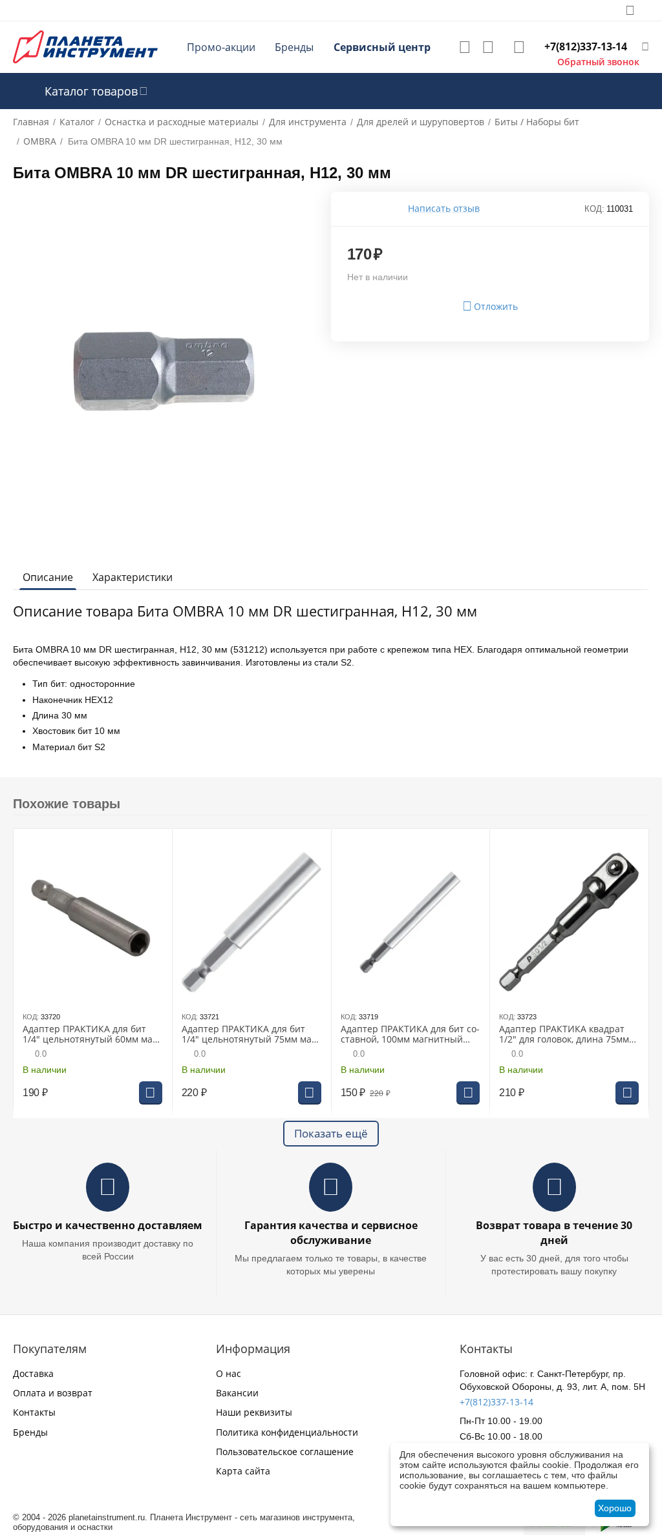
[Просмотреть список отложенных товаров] (464, 47)
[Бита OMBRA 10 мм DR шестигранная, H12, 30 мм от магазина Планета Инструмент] (164, 371)
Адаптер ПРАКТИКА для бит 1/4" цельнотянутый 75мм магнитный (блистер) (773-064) (250, 1035)
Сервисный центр (382, 47)
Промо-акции (221, 47)
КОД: (594, 209)
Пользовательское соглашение (285, 1451)
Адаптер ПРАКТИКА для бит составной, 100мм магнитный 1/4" (410, 1035)
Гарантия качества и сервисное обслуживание (331, 1232)
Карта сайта (243, 1471)
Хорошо (615, 1508)
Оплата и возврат (52, 1393)
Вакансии (237, 1393)
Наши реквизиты (254, 1412)
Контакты (34, 1412)
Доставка (33, 1373)
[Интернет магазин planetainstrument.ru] (85, 46)
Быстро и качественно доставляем (107, 1225)
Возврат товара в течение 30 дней (554, 1232)
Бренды (294, 47)
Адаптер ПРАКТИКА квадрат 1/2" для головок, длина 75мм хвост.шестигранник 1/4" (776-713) (566, 1035)
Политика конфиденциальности (287, 1432)
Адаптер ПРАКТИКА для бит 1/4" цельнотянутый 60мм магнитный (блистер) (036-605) (91, 1035)
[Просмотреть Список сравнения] (488, 47)
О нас (228, 1373)
